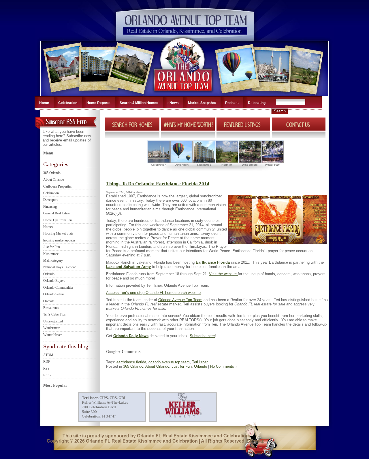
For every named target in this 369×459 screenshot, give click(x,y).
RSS (46, 369)
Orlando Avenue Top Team (180, 300)
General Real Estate (56, 213)
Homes (48, 227)
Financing (50, 207)
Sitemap (256, 441)
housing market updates (59, 240)
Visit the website (223, 274)
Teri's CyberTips (54, 314)
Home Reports (98, 103)
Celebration (67, 103)
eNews (173, 103)
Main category (53, 260)
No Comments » (223, 366)
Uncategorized (53, 321)
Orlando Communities (58, 288)
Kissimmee (51, 254)
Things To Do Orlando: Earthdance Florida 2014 (157, 183)
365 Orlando (52, 173)
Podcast (232, 103)
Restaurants (51, 308)
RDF (46, 362)
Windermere (51, 328)
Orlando (48, 274)
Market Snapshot (202, 103)
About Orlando (53, 179)
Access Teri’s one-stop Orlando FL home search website (153, 292)
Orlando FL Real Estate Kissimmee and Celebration (193, 435)
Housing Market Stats (58, 233)
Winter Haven (52, 335)
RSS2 (47, 375)
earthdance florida (131, 362)
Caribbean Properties (57, 186)
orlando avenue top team (169, 362)
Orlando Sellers (54, 294)
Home (44, 103)
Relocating (257, 103)
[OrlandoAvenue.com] (183, 94)
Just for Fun (51, 247)
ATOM (48, 355)
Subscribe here (202, 336)
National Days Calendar (59, 267)
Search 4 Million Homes (139, 103)
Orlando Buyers (54, 281)
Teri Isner (200, 362)
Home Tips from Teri (57, 220)
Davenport (50, 200)
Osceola (48, 301)
